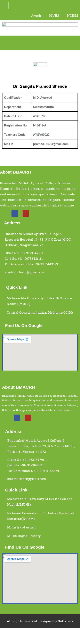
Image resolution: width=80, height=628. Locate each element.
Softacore (65, 621)
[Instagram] (13, 5)
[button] (40, 42)
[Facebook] (14, 213)
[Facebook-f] (5, 5)
